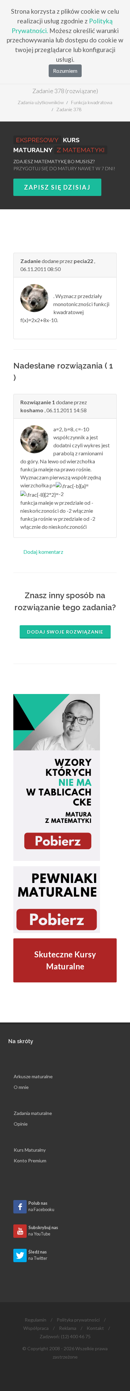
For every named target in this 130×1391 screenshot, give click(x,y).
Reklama (67, 1328)
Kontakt (95, 1328)
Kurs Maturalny (30, 1150)
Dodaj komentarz (43, 551)
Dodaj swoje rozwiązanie (65, 632)
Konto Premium (30, 1160)
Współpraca (36, 1328)
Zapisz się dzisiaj (57, 187)
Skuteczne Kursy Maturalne (65, 960)
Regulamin (35, 1320)
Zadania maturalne (33, 1113)
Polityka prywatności (78, 1320)
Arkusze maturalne (33, 1076)
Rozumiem (65, 70)
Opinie (21, 1124)
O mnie (21, 1087)
